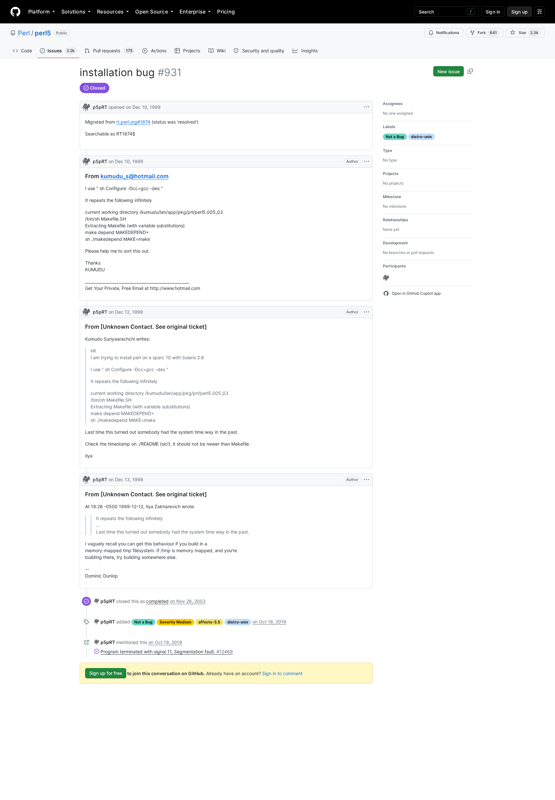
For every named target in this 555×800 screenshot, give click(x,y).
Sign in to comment (282, 673)
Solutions (73, 11)
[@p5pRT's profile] (86, 106)
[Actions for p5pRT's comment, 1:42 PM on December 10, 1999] (366, 161)
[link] (104, 601)
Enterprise (193, 11)
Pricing (226, 11)
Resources (110, 11)
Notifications (447, 32)
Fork (487, 32)
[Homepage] (15, 11)
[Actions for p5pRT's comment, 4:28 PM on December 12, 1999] (366, 312)
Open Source (151, 11)
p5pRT (100, 107)
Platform (39, 11)
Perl (24, 33)
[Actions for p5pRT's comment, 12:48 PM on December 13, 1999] (366, 479)
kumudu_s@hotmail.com (135, 176)
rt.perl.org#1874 (133, 122)
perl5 (43, 33)
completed (157, 601)
